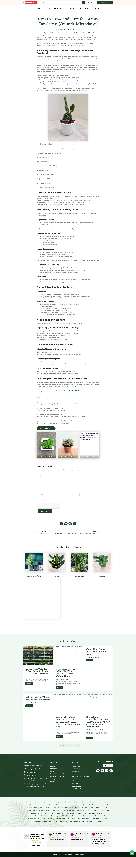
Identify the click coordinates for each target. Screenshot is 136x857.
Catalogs (47, 8)
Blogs (87, 8)
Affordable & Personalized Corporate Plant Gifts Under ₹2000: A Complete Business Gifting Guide (98, 722)
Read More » (29, 683)
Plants (70, 8)
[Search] (83, 2)
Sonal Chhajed (30, 676)
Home (38, 8)
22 (71, 746)
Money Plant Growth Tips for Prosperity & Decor (96, 651)
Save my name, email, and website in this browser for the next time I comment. (60, 500)
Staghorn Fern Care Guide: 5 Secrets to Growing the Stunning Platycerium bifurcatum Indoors (68, 722)
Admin (88, 657)
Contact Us (95, 8)
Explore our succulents (46, 428)
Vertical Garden (58, 8)
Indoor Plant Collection (75, 391)
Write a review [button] (36, 845)
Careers (79, 8)
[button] (24, 588)
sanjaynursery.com (79, 854)
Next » (77, 746)
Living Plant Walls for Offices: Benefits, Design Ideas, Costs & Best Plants (38, 671)
